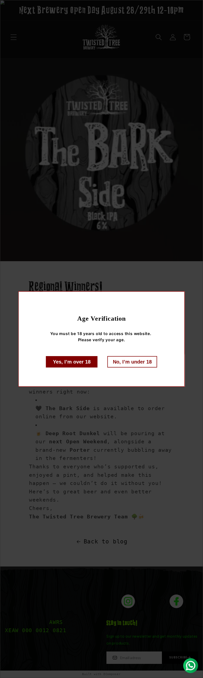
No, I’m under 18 (132, 362)
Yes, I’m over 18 (72, 362)
